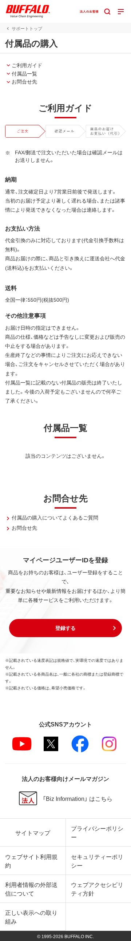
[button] (65, 628)
